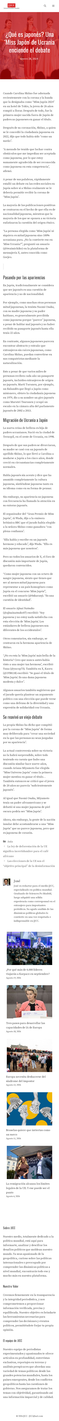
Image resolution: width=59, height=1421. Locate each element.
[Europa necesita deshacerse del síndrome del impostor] (29, 1069)
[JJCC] (11, 6)
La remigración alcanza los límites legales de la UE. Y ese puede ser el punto (28, 1188)
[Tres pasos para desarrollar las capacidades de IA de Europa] (29, 1016)
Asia (10, 841)
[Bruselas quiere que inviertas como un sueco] (29, 1123)
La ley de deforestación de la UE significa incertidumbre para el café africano (25, 851)
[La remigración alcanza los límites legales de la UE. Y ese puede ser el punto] (29, 1176)
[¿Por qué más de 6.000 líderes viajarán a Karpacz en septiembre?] (29, 962)
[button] (45, 6)
